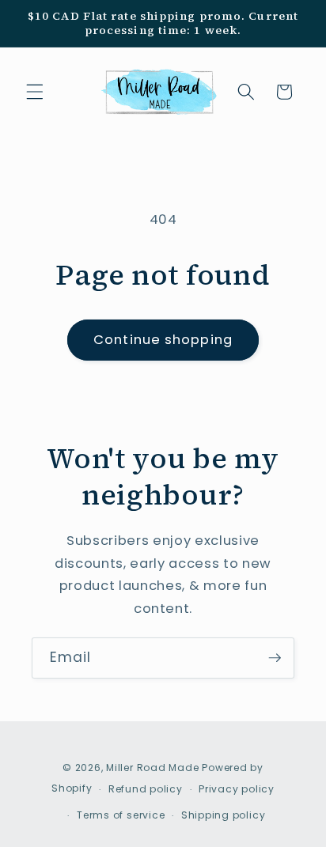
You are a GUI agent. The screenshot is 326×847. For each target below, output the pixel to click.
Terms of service (121, 815)
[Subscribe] (275, 658)
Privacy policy (237, 789)
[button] (35, 92)
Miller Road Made (152, 767)
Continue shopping (163, 340)
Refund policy (145, 789)
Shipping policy (223, 815)
